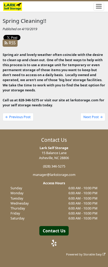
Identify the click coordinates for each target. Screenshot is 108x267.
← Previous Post (18, 116)
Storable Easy (92, 254)
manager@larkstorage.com (54, 174)
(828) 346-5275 (54, 166)
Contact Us (54, 231)
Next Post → (93, 116)
